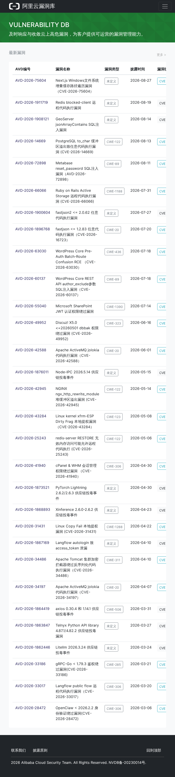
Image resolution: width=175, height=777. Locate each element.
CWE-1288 (115, 527)
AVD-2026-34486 (30, 559)
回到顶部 (154, 750)
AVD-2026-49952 (30, 322)
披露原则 (40, 750)
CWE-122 (113, 142)
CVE (162, 81)
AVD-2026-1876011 (32, 372)
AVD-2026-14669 (30, 141)
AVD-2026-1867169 (32, 542)
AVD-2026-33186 (30, 663)
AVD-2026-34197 (30, 586)
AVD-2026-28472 (30, 708)
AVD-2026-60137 (30, 278)
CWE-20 (113, 230)
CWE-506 (114, 609)
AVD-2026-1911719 (31, 102)
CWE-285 (114, 664)
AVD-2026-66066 (30, 190)
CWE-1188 (114, 191)
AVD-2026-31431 (30, 526)
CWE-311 (113, 560)
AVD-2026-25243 (30, 438)
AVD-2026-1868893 (32, 509)
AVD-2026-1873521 (32, 487)
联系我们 (18, 750)
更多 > (161, 55)
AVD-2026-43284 (30, 416)
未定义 (111, 81)
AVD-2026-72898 (30, 163)
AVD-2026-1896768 (32, 229)
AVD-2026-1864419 (32, 608)
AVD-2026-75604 (30, 80)
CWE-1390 (115, 307)
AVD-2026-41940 (30, 465)
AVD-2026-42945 (30, 388)
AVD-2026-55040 (30, 306)
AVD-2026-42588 (30, 350)
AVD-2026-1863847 (32, 625)
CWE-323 (114, 323)
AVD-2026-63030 (30, 251)
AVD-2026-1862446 (32, 647)
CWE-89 (113, 164)
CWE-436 (114, 252)
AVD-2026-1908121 (32, 119)
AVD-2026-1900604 (32, 212)
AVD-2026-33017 (30, 686)
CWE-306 (114, 466)
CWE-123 (114, 417)
